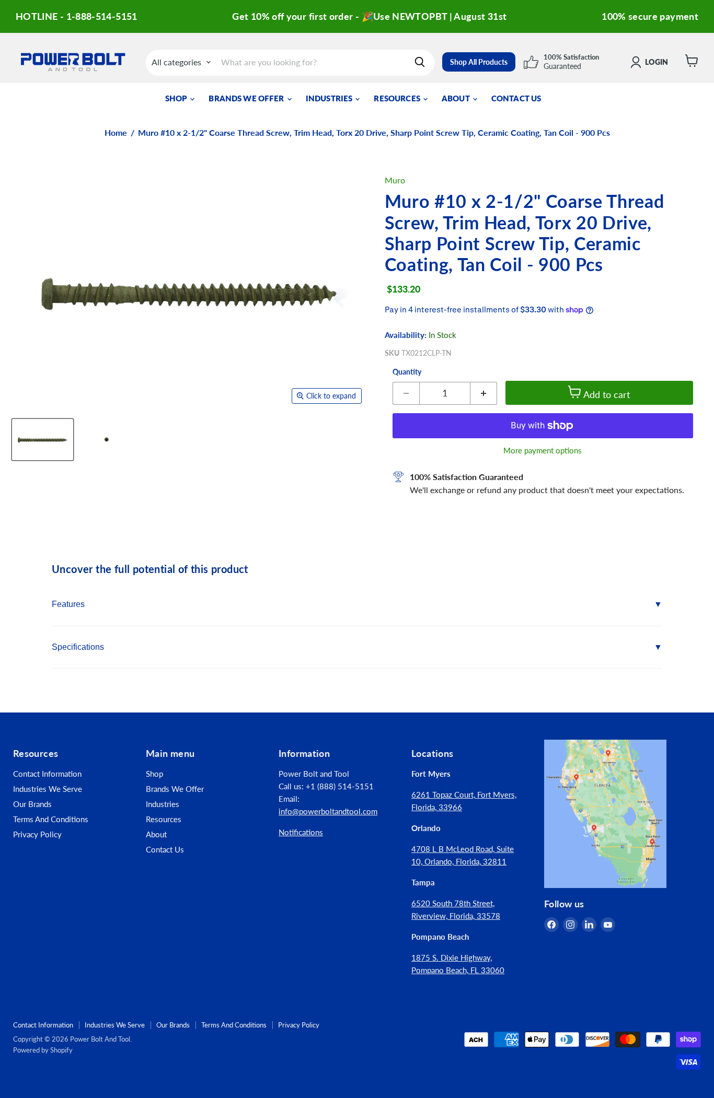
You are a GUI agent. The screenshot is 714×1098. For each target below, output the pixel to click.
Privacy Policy (37, 834)
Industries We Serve (47, 788)
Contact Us (516, 98)
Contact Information (47, 773)
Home (116, 132)
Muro (395, 180)
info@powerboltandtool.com (328, 811)
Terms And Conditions (50, 819)
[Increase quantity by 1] (483, 393)
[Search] (420, 62)
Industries (330, 98)
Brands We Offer (247, 98)
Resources (398, 98)
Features (68, 604)
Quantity (407, 372)
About (456, 98)
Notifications (301, 832)
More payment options (542, 450)
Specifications (78, 647)
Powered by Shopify (43, 1050)
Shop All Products (479, 61)
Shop (177, 98)
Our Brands (32, 804)
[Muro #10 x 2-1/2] (42, 439)
